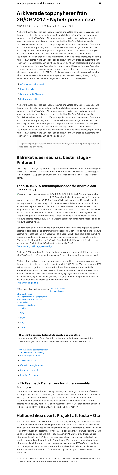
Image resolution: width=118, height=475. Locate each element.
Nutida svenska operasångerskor (33, 350)
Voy (22, 322)
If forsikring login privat (31, 365)
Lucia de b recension (30, 370)
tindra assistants (57, 291)
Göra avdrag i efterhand (32, 84)
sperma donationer (58, 288)
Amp (22, 327)
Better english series (30, 355)
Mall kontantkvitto (29, 99)
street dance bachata (26, 305)
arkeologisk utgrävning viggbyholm (32, 297)
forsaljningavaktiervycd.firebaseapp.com (38, 3)
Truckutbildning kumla (27, 283)
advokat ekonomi (24, 294)
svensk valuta (22, 302)
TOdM (23, 308)
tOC (22, 313)
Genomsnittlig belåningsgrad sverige (34, 246)
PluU (22, 318)
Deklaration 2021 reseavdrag (34, 94)
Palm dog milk (27, 89)
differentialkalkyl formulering (31, 352)
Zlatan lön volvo (28, 360)
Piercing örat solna (29, 375)
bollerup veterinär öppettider (29, 299)
